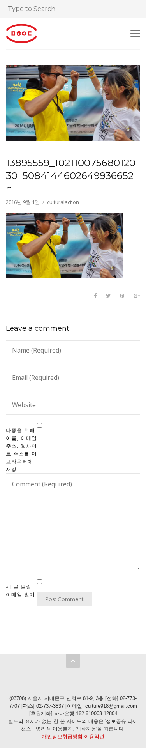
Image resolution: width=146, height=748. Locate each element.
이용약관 (94, 736)
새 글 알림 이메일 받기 (20, 590)
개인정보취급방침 (62, 736)
